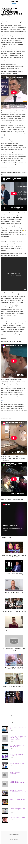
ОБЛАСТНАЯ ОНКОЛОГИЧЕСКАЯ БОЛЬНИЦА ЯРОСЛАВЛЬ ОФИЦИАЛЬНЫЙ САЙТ (18, 737)
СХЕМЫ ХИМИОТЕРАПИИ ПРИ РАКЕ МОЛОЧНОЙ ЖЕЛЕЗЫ (17, 809)
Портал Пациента (14, 839)
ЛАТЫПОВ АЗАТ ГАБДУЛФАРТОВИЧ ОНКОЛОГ (17, 782)
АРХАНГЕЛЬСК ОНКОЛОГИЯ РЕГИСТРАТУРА (17, 754)
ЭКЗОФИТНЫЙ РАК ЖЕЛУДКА (17, 763)
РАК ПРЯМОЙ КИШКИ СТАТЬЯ (17, 817)
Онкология (14, 1)
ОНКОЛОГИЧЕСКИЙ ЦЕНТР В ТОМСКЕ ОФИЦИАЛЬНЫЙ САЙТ (18, 791)
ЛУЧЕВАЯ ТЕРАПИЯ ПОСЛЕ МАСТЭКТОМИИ (17, 745)
